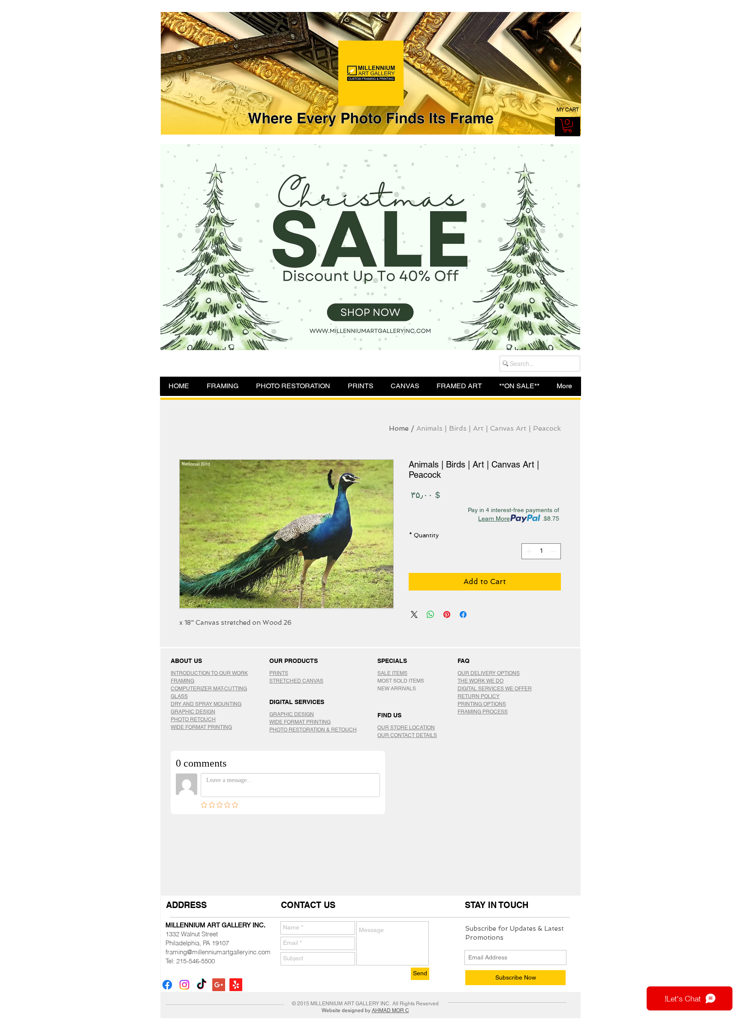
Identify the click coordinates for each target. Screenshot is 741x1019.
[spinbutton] (541, 551)
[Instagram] (184, 984)
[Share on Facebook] (463, 614)
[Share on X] (414, 614)
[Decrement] (554, 551)
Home (399, 428)
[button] (567, 125)
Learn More (494, 518)
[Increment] (528, 551)
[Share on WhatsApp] (430, 614)
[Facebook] (167, 984)
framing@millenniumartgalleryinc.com (218, 952)
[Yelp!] (235, 984)
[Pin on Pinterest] (447, 614)
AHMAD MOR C (390, 1010)
